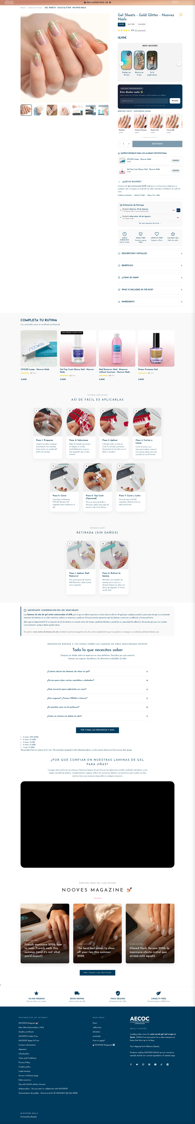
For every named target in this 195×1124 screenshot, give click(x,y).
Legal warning (24, 1071)
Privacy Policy (24, 1063)
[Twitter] (137, 1064)
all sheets (96, 1032)
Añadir (176, 160)
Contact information (27, 1045)
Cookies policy (24, 1067)
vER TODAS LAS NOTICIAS (97, 973)
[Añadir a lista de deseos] (180, 14)
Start (95, 1023)
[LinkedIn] (167, 1064)
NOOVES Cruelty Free (28, 1036)
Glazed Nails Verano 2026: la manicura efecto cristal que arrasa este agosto (149, 952)
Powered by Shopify (29, 1117)
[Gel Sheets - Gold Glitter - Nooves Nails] (26, 110)
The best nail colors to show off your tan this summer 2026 (96, 952)
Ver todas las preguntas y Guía (97, 730)
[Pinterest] (149, 1064)
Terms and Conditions (27, 1058)
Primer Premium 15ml (148, 370)
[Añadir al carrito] (53, 364)
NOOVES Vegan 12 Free (29, 1041)
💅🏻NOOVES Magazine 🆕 (104, 1045)
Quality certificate (26, 1032)
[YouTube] (155, 1064)
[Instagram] (143, 1064)
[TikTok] (161, 1064)
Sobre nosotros (25, 1080)
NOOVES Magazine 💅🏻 (28, 1023)
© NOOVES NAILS (29, 1113)
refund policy (24, 1054)
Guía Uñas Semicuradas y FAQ (31, 1028)
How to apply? (99, 1041)
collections (97, 1028)
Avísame (175, 101)
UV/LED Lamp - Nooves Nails (35, 370)
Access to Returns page (28, 1076)
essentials (97, 1036)
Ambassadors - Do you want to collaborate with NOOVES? (43, 1089)
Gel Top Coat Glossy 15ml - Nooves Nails (77, 371)
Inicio (23, 8)
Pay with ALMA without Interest (32, 1084)
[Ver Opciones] (131, 364)
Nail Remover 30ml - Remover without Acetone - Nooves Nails (114, 371)
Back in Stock (35, 8)
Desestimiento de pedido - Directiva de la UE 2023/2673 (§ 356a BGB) (48, 1093)
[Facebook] (131, 1064)
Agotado (157, 144)
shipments (23, 1049)
